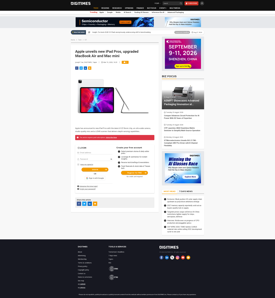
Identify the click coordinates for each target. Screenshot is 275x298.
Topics (110, 259)
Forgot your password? (87, 189)
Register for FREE (134, 173)
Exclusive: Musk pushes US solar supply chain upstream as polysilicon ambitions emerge (184, 200)
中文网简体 (81, 288)
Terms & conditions (85, 263)
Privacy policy (82, 266)
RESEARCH (117, 8)
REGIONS (105, 8)
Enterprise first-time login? (88, 186)
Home (73, 40)
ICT (86, 40)
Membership (82, 259)
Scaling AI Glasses (141, 12)
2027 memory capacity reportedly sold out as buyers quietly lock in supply (184, 206)
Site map (81, 281)
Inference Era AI (158, 12)
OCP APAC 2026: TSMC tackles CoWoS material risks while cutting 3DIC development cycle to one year (184, 229)
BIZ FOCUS (151, 8)
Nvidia (118, 12)
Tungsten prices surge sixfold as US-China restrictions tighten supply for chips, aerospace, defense (183, 214)
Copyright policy (83, 270)
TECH (95, 8)
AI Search (127, 12)
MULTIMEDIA (175, 8)
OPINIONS (129, 8)
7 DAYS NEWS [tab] (185, 191)
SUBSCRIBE (192, 3)
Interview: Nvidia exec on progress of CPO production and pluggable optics (183, 221)
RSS (109, 263)
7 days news (112, 256)
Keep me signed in (86, 164)
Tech (80, 40)
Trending (93, 12)
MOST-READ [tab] (170, 191)
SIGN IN (95, 169)
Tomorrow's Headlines (182, 32)
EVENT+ (162, 8)
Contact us (81, 273)
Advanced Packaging (175, 12)
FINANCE (140, 8)
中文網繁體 (81, 284)
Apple (101, 12)
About (80, 252)
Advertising (82, 256)
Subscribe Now (111, 137)
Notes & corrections (85, 277)
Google (110, 12)
